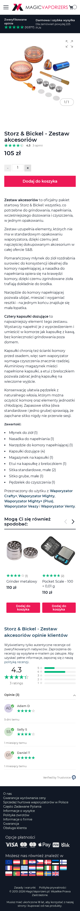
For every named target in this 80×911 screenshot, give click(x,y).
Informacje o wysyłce (19, 811)
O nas (7, 794)
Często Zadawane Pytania (22, 806)
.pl (8, 873)
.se (47, 873)
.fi (63, 862)
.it (55, 868)
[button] (69, 43)
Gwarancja (11, 824)
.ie (47, 868)
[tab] (40, 632)
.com (8, 862)
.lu (63, 868)
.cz (39, 862)
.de (16, 868)
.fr (8, 868)
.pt (16, 873)
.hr (32, 862)
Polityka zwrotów (16, 815)
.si (32, 873)
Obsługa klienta (15, 828)
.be (24, 862)
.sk (24, 873)
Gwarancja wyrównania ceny (24, 798)
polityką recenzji (16, 662)
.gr (24, 868)
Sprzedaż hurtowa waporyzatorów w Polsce (35, 802)
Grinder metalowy (21, 581)
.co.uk (55, 873)
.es (39, 873)
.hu (39, 868)
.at (16, 862)
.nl (32, 868)
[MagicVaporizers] (40, 7)
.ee (55, 862)
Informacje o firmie (17, 819)
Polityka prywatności (52, 887)
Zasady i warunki (25, 887)
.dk (47, 862)
